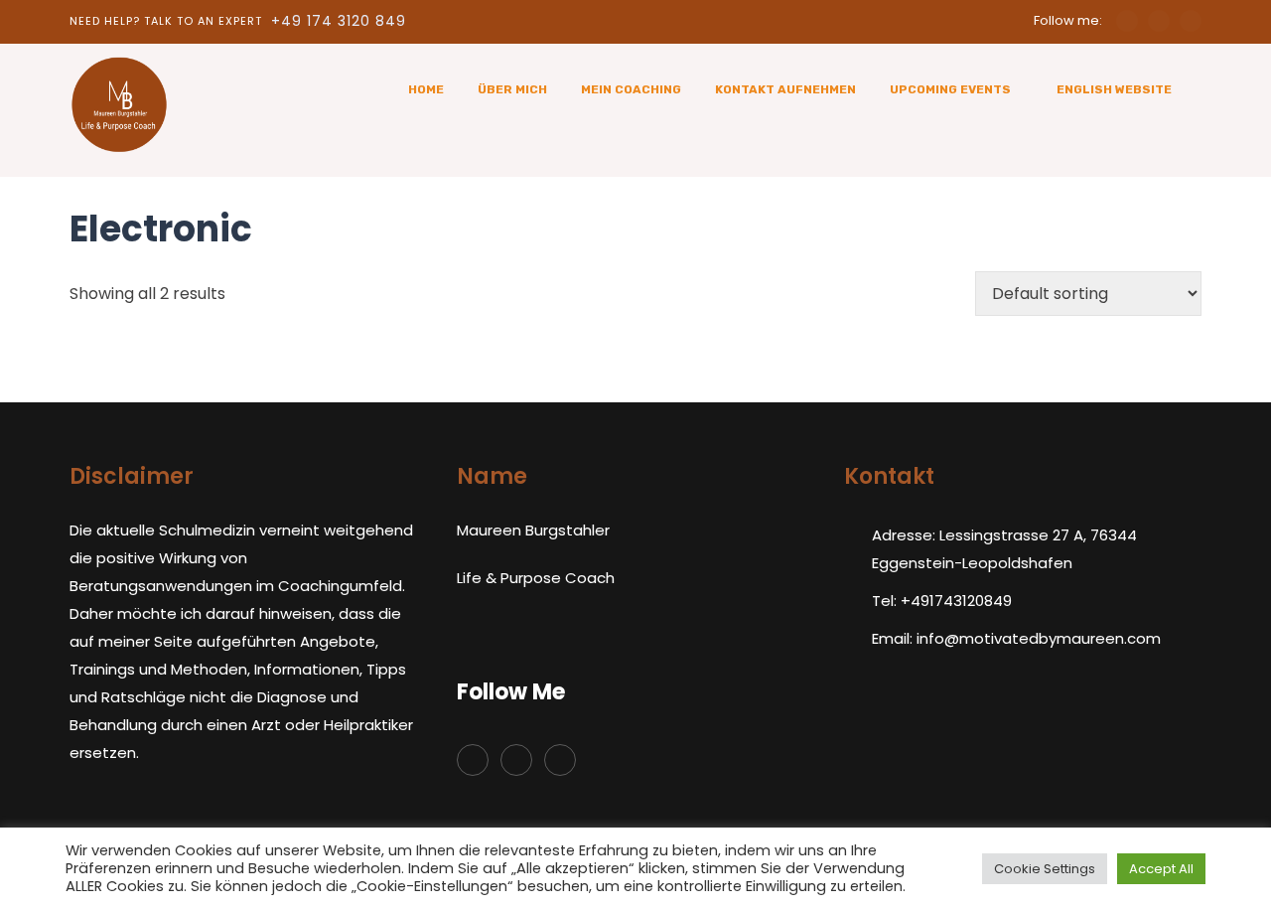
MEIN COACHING (631, 89)
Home (426, 89)
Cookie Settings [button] (1044, 868)
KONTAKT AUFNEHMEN (785, 89)
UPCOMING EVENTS (950, 89)
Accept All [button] (1161, 868)
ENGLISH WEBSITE (1114, 89)
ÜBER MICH (512, 89)
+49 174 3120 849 (338, 21)
